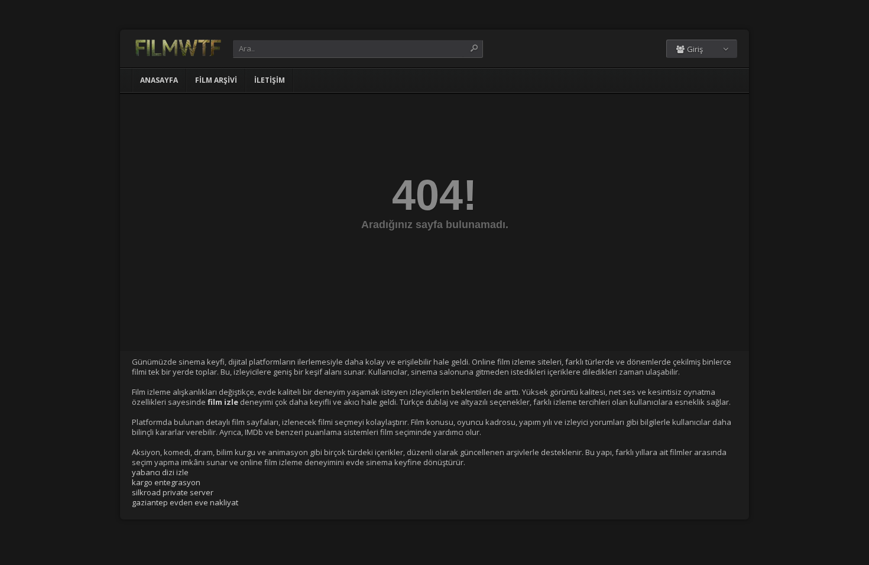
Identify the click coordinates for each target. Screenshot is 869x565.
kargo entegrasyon (166, 482)
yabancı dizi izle (160, 472)
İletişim (269, 80)
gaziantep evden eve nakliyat (185, 502)
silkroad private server (172, 492)
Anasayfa (159, 80)
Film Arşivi (216, 80)
